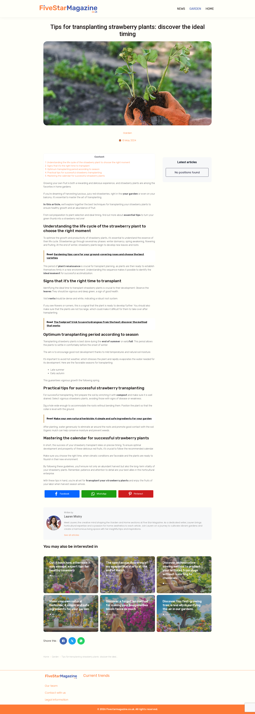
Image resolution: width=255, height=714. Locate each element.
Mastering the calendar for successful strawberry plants (75, 176)
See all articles (71, 535)
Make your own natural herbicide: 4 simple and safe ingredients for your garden (69, 605)
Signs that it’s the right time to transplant (67, 165)
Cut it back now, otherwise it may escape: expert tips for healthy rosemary (69, 566)
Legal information (56, 699)
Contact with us (55, 693)
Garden (195, 8)
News (181, 8)
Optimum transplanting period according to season (72, 169)
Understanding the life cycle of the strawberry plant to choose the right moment (87, 162)
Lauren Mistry (73, 516)
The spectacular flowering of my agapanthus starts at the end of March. (127, 566)
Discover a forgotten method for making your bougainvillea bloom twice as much (127, 605)
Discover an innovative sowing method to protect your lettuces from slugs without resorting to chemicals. (181, 570)
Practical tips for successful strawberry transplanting (73, 172)
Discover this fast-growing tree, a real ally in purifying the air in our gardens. (182, 605)
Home (210, 8)
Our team (51, 686)
